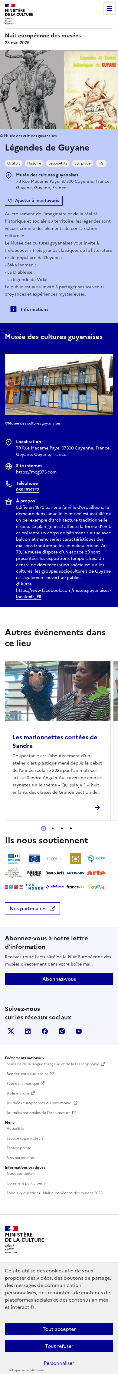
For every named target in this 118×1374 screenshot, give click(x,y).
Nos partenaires (28, 908)
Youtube (79, 1031)
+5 (101, 163)
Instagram (62, 1031)
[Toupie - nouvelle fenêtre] (96, 887)
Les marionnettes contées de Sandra (54, 741)
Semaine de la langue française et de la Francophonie (53, 1064)
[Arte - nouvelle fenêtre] (96, 873)
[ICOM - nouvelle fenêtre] (55, 859)
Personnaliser (59, 1363)
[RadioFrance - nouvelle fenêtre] (55, 887)
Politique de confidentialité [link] (26, 1370)
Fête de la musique (23, 1083)
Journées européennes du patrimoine (39, 1103)
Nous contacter (20, 1173)
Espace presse (19, 1148)
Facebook (45, 1031)
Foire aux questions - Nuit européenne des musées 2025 (55, 1193)
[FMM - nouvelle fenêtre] (14, 887)
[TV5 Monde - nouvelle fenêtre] (34, 887)
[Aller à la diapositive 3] (61, 828)
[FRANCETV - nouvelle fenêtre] (76, 887)
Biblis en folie (18, 1093)
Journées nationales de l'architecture (38, 1113)
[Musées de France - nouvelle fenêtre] (76, 859)
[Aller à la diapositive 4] (70, 828)
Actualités (15, 1128)
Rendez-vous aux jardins (27, 1074)
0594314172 (27, 490)
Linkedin (28, 1031)
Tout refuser (59, 1346)
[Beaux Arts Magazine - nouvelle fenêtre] (55, 873)
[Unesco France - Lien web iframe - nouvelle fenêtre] (14, 859)
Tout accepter (59, 1329)
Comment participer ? (26, 1183)
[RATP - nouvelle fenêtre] (96, 859)
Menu (109, 8)
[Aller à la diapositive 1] (43, 828)
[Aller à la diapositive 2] (52, 828)
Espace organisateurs (25, 1138)
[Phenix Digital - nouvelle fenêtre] (34, 873)
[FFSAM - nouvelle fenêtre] (14, 873)
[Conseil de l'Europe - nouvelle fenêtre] (34, 859)
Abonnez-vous (59, 979)
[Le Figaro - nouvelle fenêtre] (76, 873)
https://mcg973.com (36, 472)
